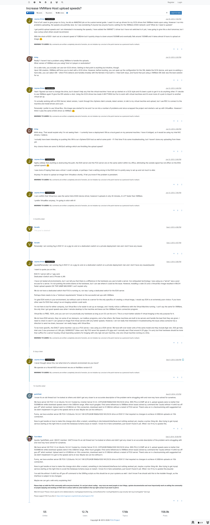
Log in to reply (176, 13)
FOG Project (115, 520)
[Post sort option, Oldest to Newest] (167, 12)
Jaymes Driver (39, 19)
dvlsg (36, 57)
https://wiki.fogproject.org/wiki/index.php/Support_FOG (75, 496)
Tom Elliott (38, 437)
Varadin (37, 227)
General (31, 12)
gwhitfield (37, 394)
